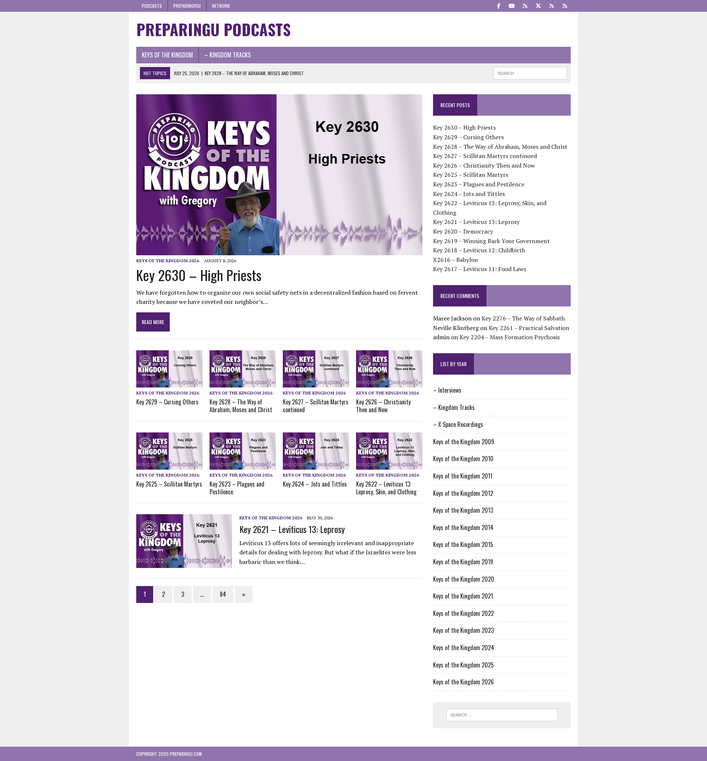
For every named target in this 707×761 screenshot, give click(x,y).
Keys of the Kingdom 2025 (463, 664)
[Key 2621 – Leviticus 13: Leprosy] (184, 563)
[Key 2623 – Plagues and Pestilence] (243, 464)
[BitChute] (551, 5)
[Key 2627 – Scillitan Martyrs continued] (316, 382)
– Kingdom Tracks (227, 54)
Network (221, 6)
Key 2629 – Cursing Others (167, 401)
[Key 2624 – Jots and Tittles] (316, 464)
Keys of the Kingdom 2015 (463, 544)
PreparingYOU (187, 6)
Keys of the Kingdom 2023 (463, 630)
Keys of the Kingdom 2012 (463, 493)
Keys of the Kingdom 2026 (167, 260)
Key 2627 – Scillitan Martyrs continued (315, 405)
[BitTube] (565, 5)
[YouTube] (512, 5)
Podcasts (152, 6)
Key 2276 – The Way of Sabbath (523, 318)
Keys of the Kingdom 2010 (463, 458)
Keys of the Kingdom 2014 (463, 527)
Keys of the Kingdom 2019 (463, 561)
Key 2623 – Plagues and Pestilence (237, 488)
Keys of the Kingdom (167, 54)
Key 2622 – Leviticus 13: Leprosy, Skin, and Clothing (386, 488)
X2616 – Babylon (455, 260)
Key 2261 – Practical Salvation (529, 328)
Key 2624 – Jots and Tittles (315, 484)
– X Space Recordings (458, 424)
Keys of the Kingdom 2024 (463, 647)
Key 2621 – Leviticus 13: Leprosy (292, 529)
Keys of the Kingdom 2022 (463, 613)
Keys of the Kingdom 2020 (463, 579)
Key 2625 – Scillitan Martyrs (169, 484)
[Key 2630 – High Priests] (279, 250)
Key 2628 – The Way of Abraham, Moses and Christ (241, 405)
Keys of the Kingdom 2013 (463, 510)
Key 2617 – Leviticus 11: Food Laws (479, 269)
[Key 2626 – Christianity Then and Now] (389, 382)
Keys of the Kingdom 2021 (463, 596)
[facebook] (498, 5)
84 (223, 594)
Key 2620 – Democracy (463, 231)
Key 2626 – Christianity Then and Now (383, 405)
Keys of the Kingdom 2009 (463, 441)
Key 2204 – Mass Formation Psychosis (510, 337)
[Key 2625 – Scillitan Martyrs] (169, 464)
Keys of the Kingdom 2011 (462, 475)
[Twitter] (538, 5)
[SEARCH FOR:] (530, 72)
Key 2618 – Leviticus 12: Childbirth (479, 250)
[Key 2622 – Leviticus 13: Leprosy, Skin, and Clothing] (389, 464)
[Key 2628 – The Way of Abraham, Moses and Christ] (243, 382)
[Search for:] (502, 715)
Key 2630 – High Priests (198, 274)
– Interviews (447, 390)
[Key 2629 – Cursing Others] (169, 382)
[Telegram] (525, 5)
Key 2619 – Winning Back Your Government (491, 241)
